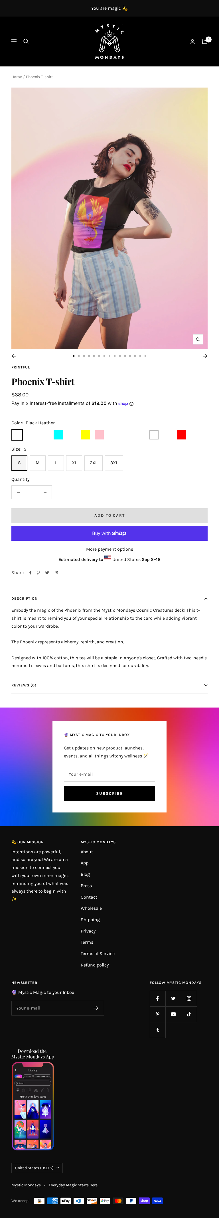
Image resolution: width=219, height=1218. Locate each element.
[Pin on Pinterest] (38, 573)
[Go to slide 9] (114, 356)
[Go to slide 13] (135, 356)
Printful (20, 367)
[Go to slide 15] (145, 356)
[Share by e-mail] (56, 572)
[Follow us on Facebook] (157, 998)
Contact (89, 897)
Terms (87, 942)
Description (24, 598)
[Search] (26, 41)
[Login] (192, 41)
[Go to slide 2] (79, 356)
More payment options (109, 549)
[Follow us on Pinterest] (157, 1014)
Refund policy (95, 965)
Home (16, 76)
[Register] (96, 1008)
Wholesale (91, 908)
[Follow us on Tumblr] (157, 1030)
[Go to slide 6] (99, 356)
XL (74, 462)
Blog (85, 874)
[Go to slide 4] (89, 356)
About (87, 851)
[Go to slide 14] (140, 356)
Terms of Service (98, 953)
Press (86, 885)
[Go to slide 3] (84, 356)
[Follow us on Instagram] (189, 998)
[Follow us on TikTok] (189, 1014)
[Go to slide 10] (120, 356)
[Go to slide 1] (73, 356)
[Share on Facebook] (30, 573)
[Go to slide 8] (109, 356)
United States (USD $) (34, 1168)
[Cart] (205, 41)
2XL (93, 462)
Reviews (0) (23, 685)
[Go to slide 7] (104, 356)
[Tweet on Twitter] (47, 573)
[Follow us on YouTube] (173, 1014)
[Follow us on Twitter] (173, 998)
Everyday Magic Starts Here (73, 1185)
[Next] (205, 356)
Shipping (90, 919)
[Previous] (13, 356)
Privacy (88, 931)
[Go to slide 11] (125, 356)
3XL (114, 462)
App (84, 863)
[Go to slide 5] (94, 356)
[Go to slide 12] (130, 356)
